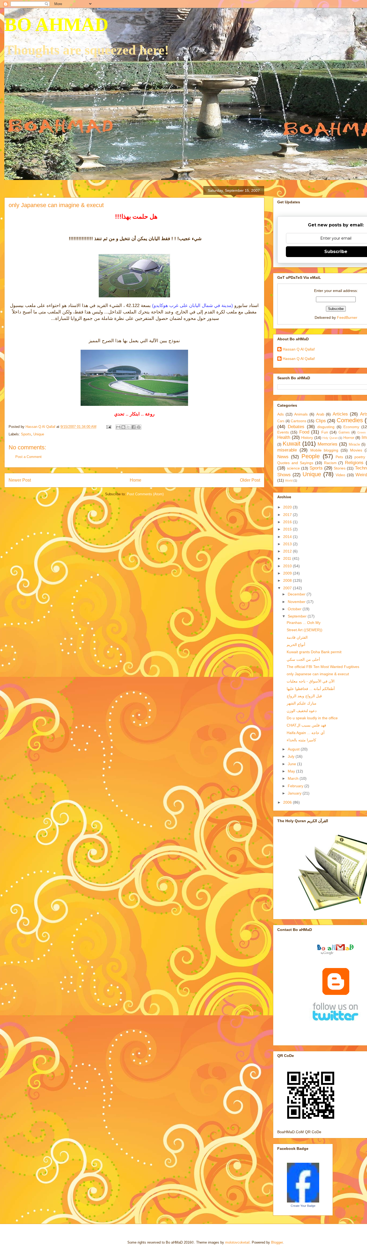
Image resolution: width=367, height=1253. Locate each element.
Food (304, 432)
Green (361, 432)
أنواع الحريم (296, 644)
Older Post (250, 480)
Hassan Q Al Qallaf (299, 349)
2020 (288, 507)
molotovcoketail (237, 1242)
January (295, 793)
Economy (351, 427)
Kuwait (291, 443)
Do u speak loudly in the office (312, 718)
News (283, 456)
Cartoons (298, 421)
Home (135, 480)
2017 (288, 514)
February (296, 786)
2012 (288, 551)
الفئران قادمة (297, 637)
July (292, 756)
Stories (340, 468)
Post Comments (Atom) (145, 494)
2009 (288, 573)
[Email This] (118, 427)
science (293, 468)
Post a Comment (28, 457)
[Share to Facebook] (133, 427)
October (295, 609)
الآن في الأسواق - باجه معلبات (310, 681)
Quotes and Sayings (295, 463)
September (298, 616)
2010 (288, 566)
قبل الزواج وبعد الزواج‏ (304, 696)
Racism (330, 463)
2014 (288, 537)
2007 (288, 588)
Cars (281, 421)
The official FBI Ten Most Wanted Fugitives (323, 667)
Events (283, 432)
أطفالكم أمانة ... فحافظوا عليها (311, 689)
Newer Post (20, 480)
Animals (301, 414)
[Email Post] (108, 427)
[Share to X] (128, 427)
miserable (287, 450)
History (307, 437)
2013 (288, 544)
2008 (288, 580)
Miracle (354, 444)
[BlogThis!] (123, 427)
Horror (348, 437)
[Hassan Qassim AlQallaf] (303, 1201)
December (297, 594)
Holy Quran (330, 437)
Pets (339, 457)
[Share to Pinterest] (138, 427)
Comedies (350, 420)
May (292, 771)
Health (283, 437)
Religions (354, 462)
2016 (288, 522)
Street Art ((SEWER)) (304, 630)
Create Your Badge (303, 1205)
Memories (327, 444)
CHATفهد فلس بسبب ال (306, 725)
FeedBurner (347, 317)
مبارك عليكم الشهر (301, 703)
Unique (38, 434)
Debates (296, 426)
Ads (280, 414)
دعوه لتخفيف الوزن (301, 711)
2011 (287, 558)
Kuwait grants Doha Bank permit (314, 652)
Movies (356, 450)
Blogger (277, 1242)
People (310, 456)
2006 (288, 802)
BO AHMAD (56, 24)
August (294, 749)
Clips (321, 420)
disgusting (325, 427)
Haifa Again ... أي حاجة (306, 733)
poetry (359, 457)
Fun (324, 432)
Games (344, 432)
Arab (320, 414)
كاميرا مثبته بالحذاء (301, 740)
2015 (288, 529)
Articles (340, 414)
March (294, 778)
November (297, 602)
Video (340, 475)
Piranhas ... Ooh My (304, 622)
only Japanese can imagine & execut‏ (318, 674)
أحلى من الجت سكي (303, 659)
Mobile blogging (324, 450)
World (289, 480)
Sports (26, 434)
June (292, 764)
